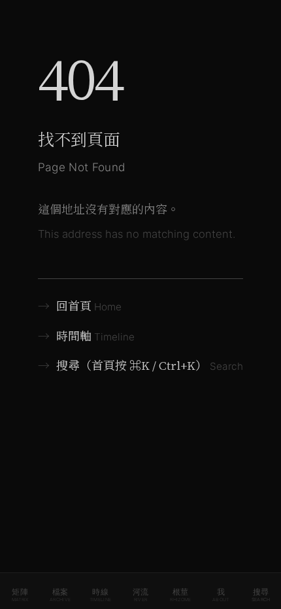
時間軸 (86, 336)
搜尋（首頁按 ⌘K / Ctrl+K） (141, 365)
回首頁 (80, 306)
